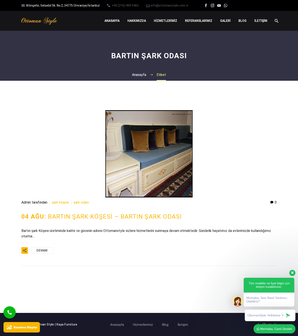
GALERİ (225, 20)
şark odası (81, 202)
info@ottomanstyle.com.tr (169, 5)
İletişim (183, 324)
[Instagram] (212, 5)
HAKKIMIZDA (136, 20)
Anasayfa (117, 324)
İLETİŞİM (260, 20)
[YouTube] (219, 5)
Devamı (42, 250)
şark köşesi (60, 202)
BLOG (242, 20)
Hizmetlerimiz (143, 324)
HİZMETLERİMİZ (165, 20)
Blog (165, 324)
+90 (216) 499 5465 (125, 5)
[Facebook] (206, 5)
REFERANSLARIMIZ (198, 20)
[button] (9, 312)
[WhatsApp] (225, 5)
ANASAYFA (112, 20)
